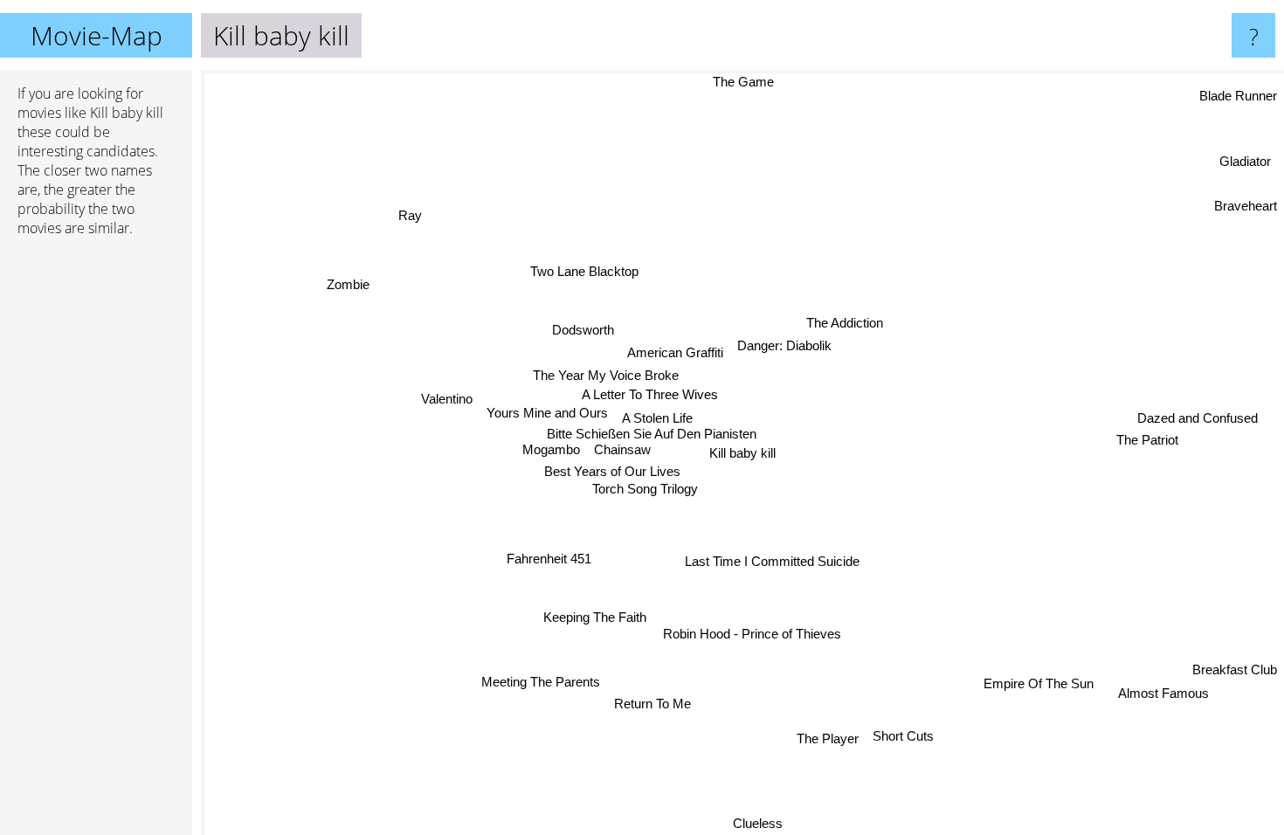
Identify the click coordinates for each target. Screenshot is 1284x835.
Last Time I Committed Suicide (771, 561)
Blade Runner (1238, 97)
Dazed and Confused (1197, 419)
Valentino (447, 399)
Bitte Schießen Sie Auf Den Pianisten (652, 432)
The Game (747, 81)
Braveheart (1245, 207)
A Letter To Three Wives (650, 394)
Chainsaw (622, 448)
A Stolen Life (657, 418)
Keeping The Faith (592, 616)
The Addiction (842, 320)
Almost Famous (1163, 693)
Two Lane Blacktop (584, 271)
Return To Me (644, 702)
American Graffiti (671, 353)
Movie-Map (96, 35)
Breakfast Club (1234, 670)
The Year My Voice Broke (605, 375)
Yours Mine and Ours (547, 412)
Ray (410, 215)
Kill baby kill (742, 452)
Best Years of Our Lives (612, 471)
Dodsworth (585, 330)
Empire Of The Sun (1036, 685)
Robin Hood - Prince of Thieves (749, 633)
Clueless (764, 823)
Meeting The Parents (538, 680)
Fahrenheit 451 (549, 557)
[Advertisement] (96, 518)
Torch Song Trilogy (645, 487)
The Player (828, 738)
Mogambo (551, 449)
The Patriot (1147, 441)
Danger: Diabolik (779, 342)
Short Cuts (904, 735)
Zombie (349, 283)
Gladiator (1247, 162)
